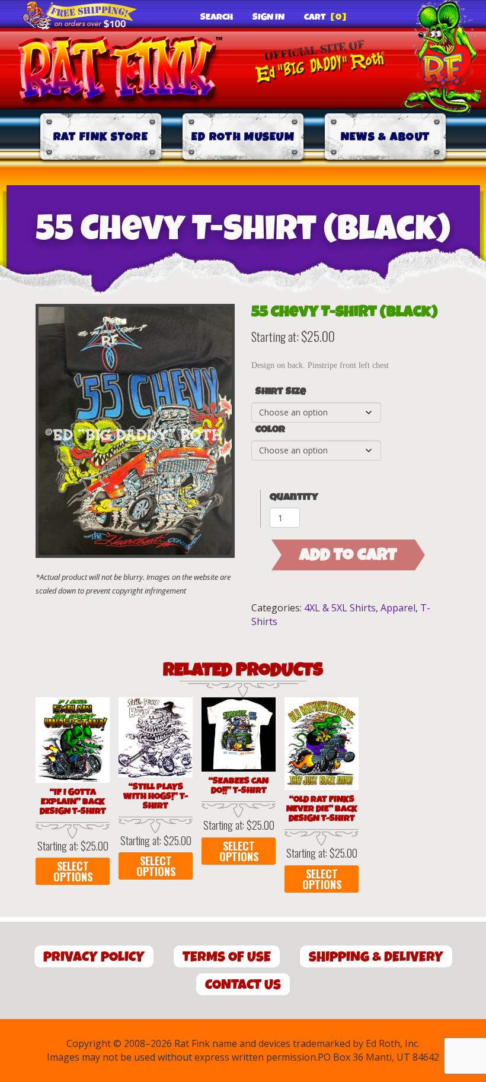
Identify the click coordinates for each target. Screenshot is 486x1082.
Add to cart (348, 555)
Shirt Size (280, 392)
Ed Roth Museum (243, 137)
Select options (72, 871)
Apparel (398, 607)
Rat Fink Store (100, 137)
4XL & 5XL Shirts (340, 607)
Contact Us (243, 985)
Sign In (268, 17)
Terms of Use (227, 957)
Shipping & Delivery (376, 957)
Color (270, 430)
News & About (385, 137)
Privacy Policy (94, 957)
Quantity (294, 497)
